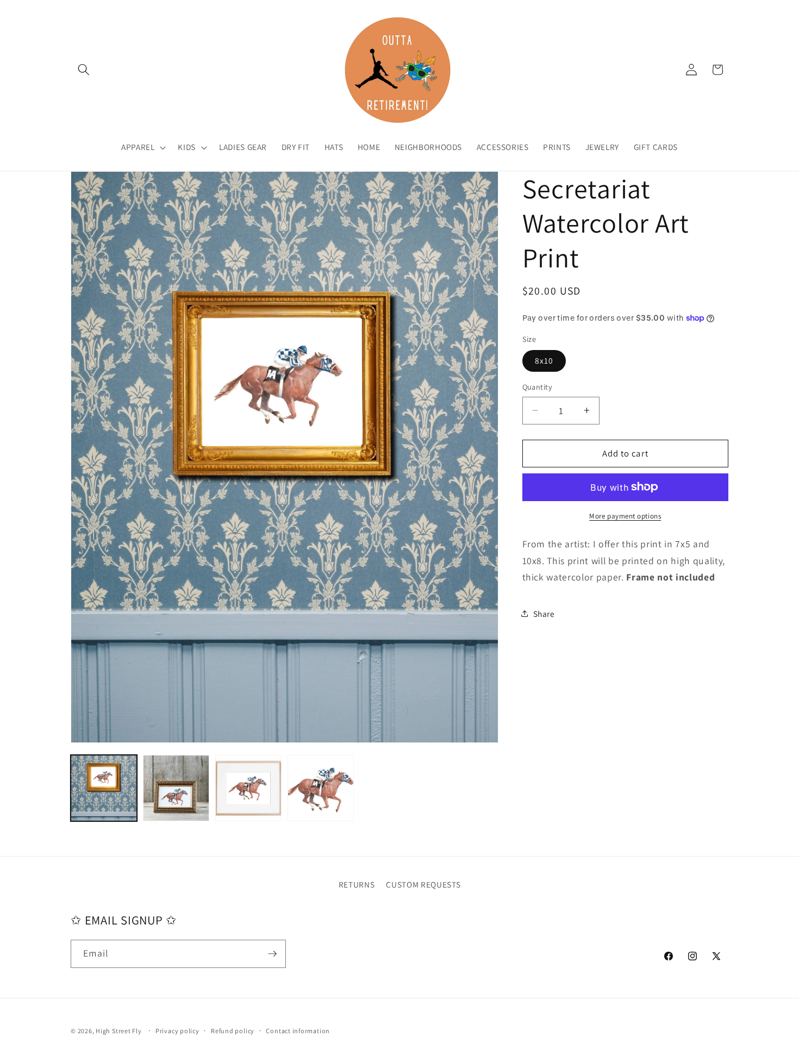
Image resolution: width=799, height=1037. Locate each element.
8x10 (544, 360)
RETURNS (357, 884)
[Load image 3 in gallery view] (248, 788)
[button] (84, 70)
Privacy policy (177, 1031)
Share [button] (544, 613)
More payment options (625, 515)
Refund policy (232, 1031)
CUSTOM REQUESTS (423, 884)
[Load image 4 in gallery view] (321, 788)
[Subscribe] (272, 954)
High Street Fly (119, 1031)
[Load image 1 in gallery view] (104, 788)
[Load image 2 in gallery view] (176, 788)
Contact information (298, 1031)
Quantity (537, 387)
